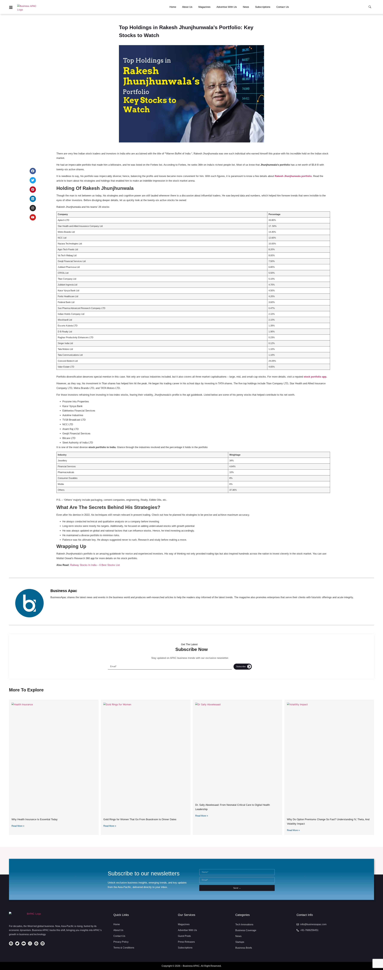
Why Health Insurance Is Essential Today (35, 819)
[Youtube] (33, 217)
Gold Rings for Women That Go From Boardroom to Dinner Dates (139, 819)
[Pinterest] (33, 189)
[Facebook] (33, 171)
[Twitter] (33, 180)
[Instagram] (33, 208)
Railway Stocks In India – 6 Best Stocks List (95, 565)
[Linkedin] (33, 199)
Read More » (18, 826)
